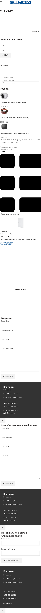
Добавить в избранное (8, 234)
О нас (20, 298)
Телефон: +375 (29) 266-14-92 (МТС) (18, 270)
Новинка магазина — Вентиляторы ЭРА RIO (14, 133)
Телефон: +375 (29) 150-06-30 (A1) (17, 264)
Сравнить (3, 231)
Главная (3, 140)
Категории (4, 17)
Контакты (20, 303)
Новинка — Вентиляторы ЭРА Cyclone (13, 102)
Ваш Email (5, 339)
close (34, 31)
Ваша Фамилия (7, 437)
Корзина (20, 307)
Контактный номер (8, 330)
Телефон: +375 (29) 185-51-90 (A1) (17, 267)
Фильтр (5, 55)
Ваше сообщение (7, 348)
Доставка (20, 310)
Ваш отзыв (5, 455)
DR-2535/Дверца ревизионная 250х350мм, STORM (18, 239)
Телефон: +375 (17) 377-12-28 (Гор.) (17, 273)
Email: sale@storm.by (11, 280)
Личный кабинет (20, 305)
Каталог (20, 296)
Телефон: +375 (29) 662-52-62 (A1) (17, 260)
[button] (8, 77)
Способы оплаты (20, 312)
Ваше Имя (5, 321)
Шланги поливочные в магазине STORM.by (14, 117)
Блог (20, 301)
